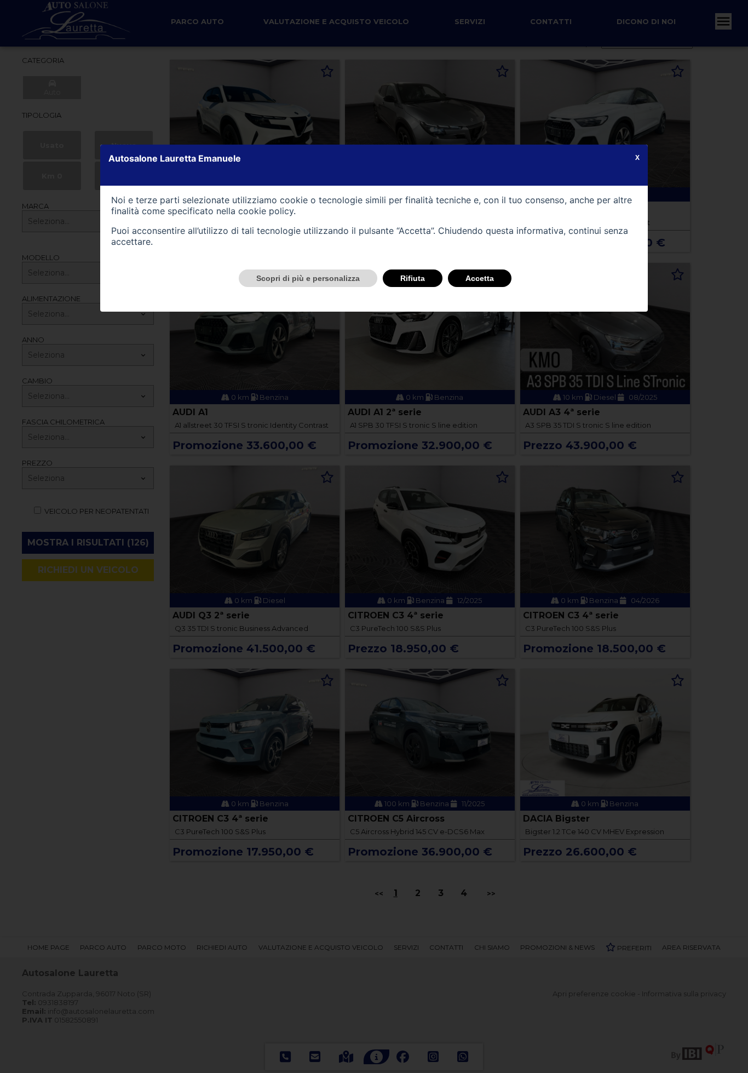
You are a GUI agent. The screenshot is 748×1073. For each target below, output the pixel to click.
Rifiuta (412, 278)
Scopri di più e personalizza (308, 278)
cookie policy (266, 210)
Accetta (479, 278)
